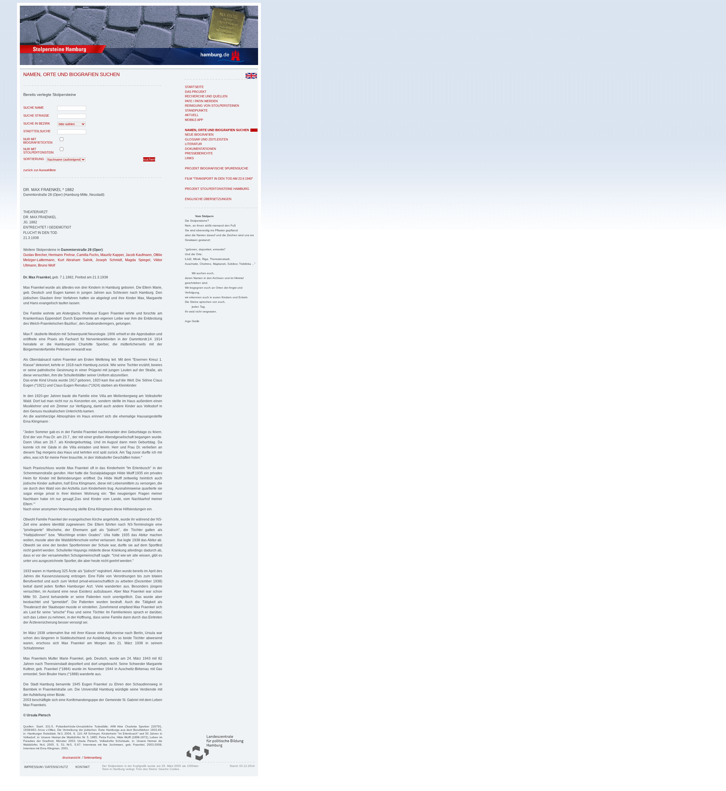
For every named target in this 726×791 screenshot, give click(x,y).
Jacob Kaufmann (139, 255)
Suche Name (33, 107)
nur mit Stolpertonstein (38, 150)
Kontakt (82, 767)
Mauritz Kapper (112, 255)
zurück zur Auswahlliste (39, 170)
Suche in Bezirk (36, 123)
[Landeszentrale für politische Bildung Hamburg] (212, 759)
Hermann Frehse (61, 255)
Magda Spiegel (137, 260)
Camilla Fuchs (88, 255)
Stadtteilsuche (36, 131)
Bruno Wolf (46, 265)
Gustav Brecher (35, 255)
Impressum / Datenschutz (46, 767)
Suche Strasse (36, 115)
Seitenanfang (93, 757)
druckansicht (71, 757)
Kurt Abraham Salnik (75, 260)
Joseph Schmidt (109, 260)
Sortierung (33, 159)
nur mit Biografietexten (37, 140)
